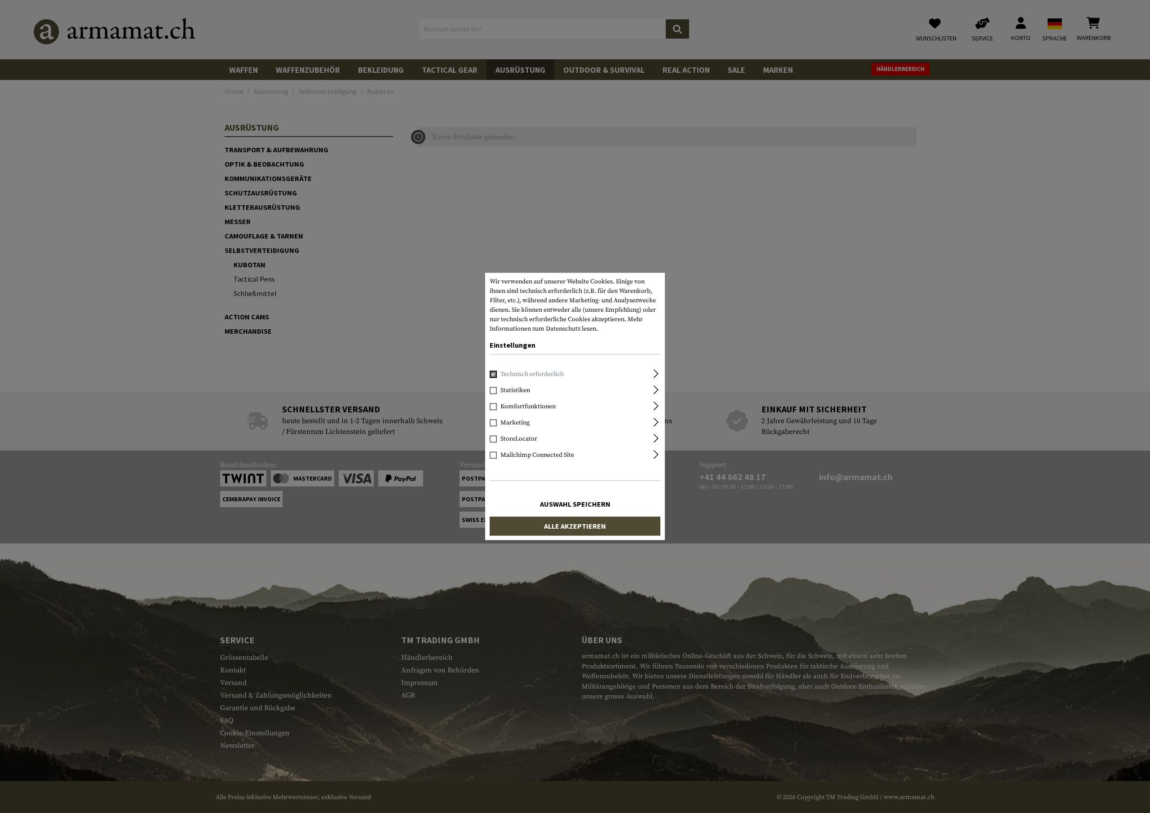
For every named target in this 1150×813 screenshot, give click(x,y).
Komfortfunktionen (528, 407)
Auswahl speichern (575, 504)
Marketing (515, 423)
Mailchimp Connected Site (537, 455)
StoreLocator (518, 439)
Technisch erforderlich (532, 375)
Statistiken (515, 391)
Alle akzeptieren (575, 526)
